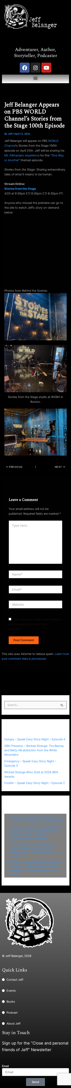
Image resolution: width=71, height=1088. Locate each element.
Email (5, 1066)
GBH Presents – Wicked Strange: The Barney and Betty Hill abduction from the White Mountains (34, 750)
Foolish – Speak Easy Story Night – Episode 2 (34, 783)
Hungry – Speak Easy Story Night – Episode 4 (34, 739)
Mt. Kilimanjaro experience (21, 155)
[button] (35, 78)
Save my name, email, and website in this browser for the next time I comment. (35, 624)
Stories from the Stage (20, 189)
